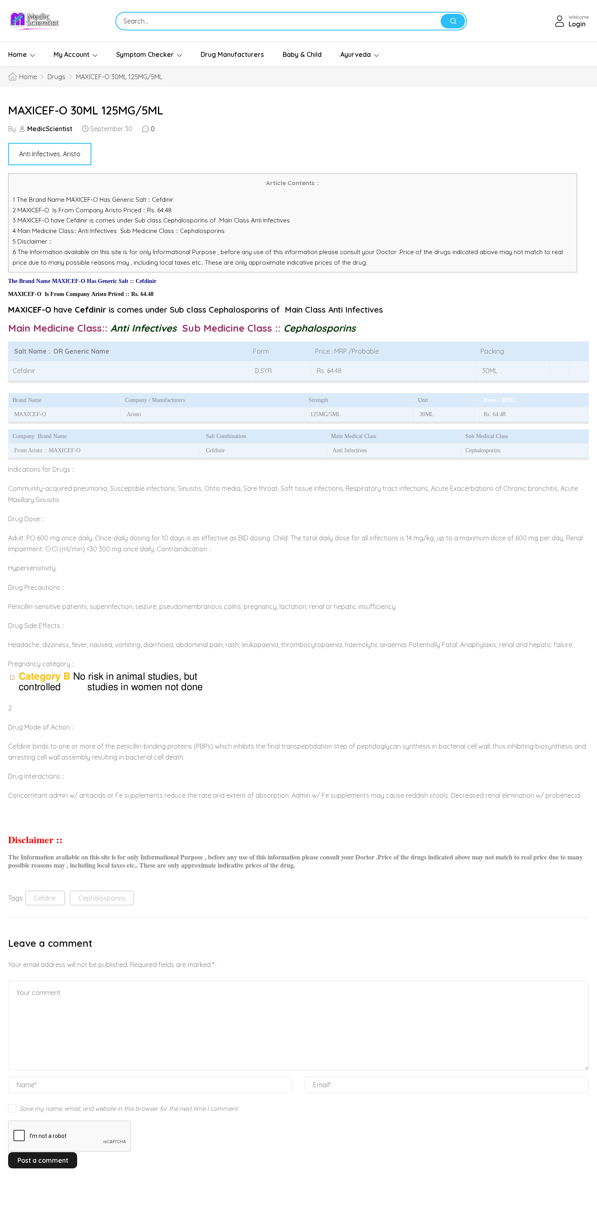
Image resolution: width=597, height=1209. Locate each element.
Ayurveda (355, 54)
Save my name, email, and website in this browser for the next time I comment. (129, 1108)
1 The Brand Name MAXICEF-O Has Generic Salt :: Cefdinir (94, 199)
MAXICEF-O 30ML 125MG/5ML (85, 110)
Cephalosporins (101, 898)
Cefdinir (45, 898)
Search (453, 21)
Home (17, 54)
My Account (71, 54)
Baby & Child (302, 54)
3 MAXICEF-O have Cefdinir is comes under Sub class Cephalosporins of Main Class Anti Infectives (151, 220)
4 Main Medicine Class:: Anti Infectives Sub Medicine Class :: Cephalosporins (119, 231)
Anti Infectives (39, 154)
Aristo (71, 154)
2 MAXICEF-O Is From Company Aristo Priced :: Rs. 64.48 (92, 210)
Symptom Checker (145, 54)
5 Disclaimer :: (32, 241)
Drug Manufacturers (232, 54)
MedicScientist (49, 129)
